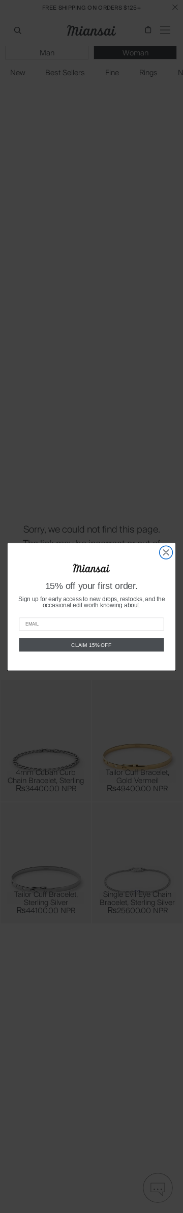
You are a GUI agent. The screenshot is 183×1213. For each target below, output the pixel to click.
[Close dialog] (166, 552)
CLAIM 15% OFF (91, 644)
